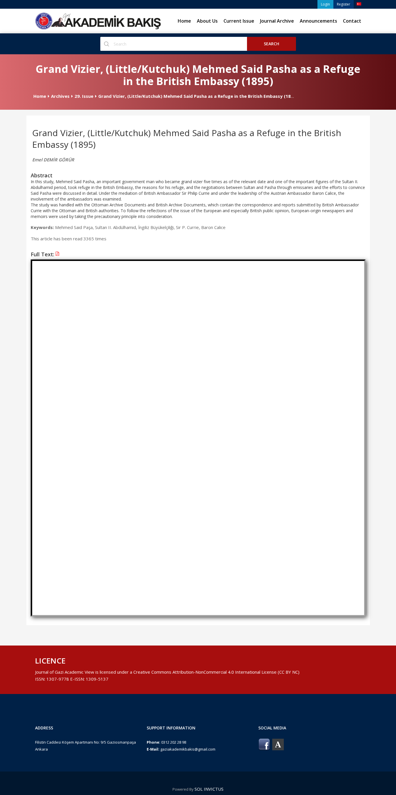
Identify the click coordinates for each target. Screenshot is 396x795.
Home (184, 21)
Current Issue (239, 21)
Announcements (318, 21)
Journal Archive (277, 21)
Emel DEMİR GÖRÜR (53, 160)
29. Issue (84, 96)
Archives (60, 96)
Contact (352, 21)
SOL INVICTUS (209, 789)
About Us (207, 21)
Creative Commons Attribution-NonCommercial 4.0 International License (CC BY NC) (216, 672)
